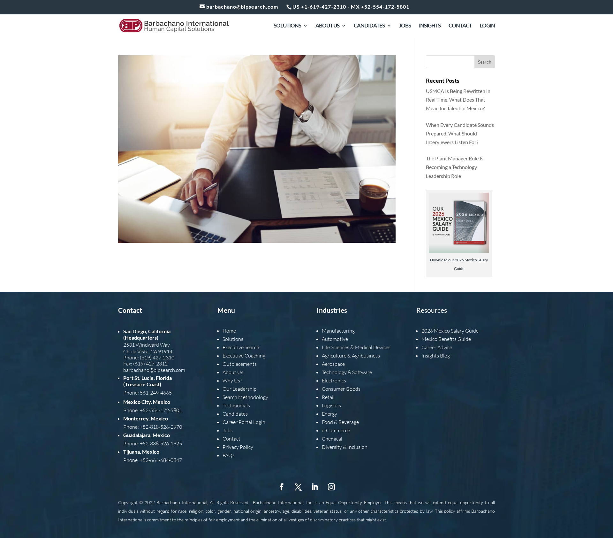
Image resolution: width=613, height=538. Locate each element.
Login (487, 26)
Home (229, 330)
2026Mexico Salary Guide (450, 330)
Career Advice (436, 347)
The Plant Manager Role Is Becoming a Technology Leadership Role (454, 167)
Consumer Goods (341, 389)
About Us (327, 26)
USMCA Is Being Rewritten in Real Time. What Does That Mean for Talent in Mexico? (458, 99)
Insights (430, 26)
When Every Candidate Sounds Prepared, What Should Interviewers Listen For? (460, 133)
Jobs (405, 26)
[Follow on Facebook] (282, 487)
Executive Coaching (244, 355)
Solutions (287, 26)
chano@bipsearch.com (160, 370)
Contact (460, 26)
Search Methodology (245, 397)
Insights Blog (435, 355)
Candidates (369, 26)
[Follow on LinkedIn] (315, 487)
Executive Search (241, 347)
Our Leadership (240, 389)
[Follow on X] (298, 487)
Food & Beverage (340, 422)
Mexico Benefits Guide (446, 339)
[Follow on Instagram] (331, 487)
